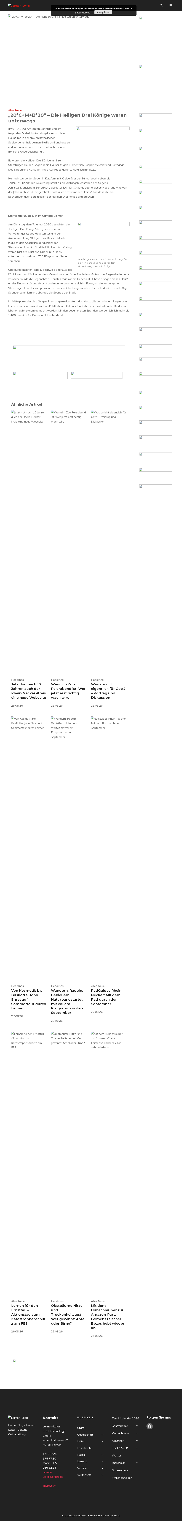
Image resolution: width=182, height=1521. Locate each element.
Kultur (80, 1441)
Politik (81, 1454)
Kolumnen (118, 1440)
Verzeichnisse (120, 1433)
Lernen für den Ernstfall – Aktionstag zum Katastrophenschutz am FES (28, 1314)
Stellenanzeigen (122, 1477)
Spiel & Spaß (120, 1448)
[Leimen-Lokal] (20, 5)
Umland (82, 1461)
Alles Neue (15, 110)
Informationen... (82, 12)
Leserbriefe (84, 1448)
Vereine (82, 1468)
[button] (161, 5)
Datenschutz (120, 1470)
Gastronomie (120, 1426)
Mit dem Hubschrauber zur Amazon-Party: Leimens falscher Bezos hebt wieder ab (107, 1316)
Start (80, 1428)
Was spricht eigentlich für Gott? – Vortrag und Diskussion (108, 691)
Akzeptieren (103, 12)
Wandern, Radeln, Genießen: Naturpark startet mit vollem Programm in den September (67, 1001)
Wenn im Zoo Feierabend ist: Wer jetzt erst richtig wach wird (68, 691)
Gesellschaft (85, 1434)
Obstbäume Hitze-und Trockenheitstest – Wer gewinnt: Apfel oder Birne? (68, 1314)
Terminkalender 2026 (125, 1418)
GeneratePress (111, 1515)
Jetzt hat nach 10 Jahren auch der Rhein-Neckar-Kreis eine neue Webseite (28, 691)
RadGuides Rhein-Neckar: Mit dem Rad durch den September (107, 997)
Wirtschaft (84, 1475)
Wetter (116, 1455)
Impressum (49, 1485)
